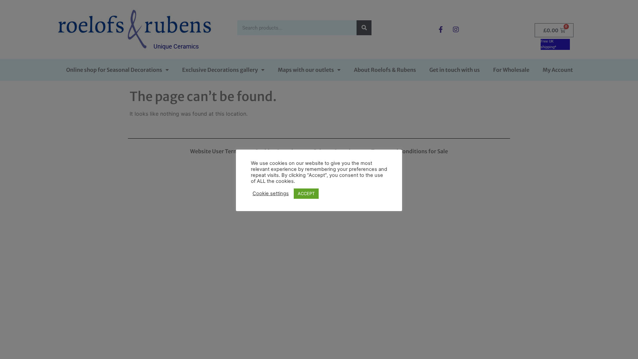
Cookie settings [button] (271, 193)
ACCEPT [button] (306, 193)
